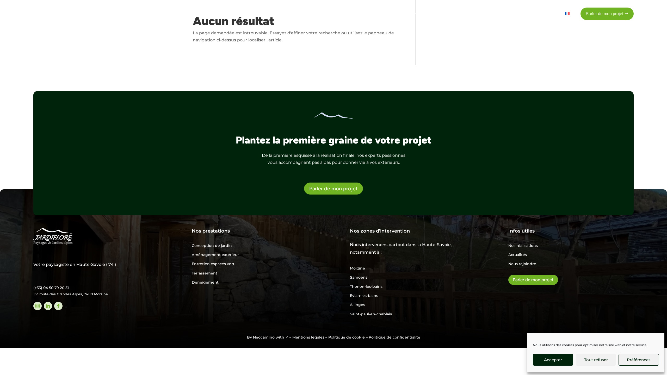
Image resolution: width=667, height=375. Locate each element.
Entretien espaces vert (213, 263)
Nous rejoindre (522, 263)
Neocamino (264, 337)
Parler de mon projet (333, 188)
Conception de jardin (212, 245)
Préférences (639, 359)
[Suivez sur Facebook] (58, 306)
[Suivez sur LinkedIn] (48, 306)
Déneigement (205, 282)
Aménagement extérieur (215, 254)
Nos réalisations (523, 245)
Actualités (517, 254)
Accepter (553, 359)
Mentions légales (308, 337)
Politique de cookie (346, 337)
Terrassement (204, 273)
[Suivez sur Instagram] (37, 306)
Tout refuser (596, 359)
